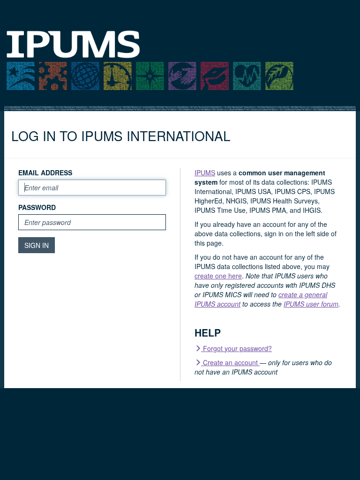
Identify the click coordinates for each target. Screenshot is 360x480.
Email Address (45, 172)
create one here (218, 275)
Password (37, 207)
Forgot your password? (236, 348)
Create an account (230, 362)
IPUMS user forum (311, 303)
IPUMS (205, 172)
